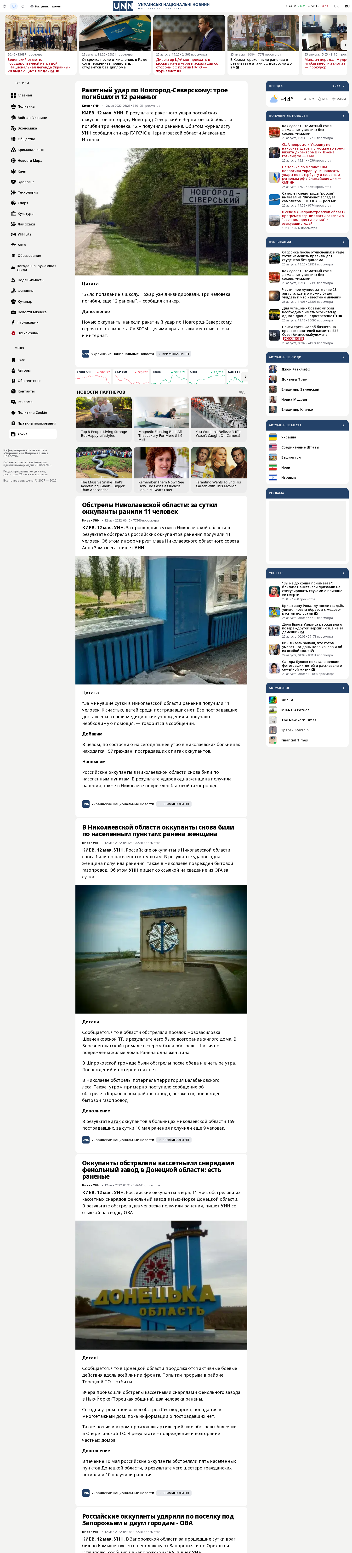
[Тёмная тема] (22, 6)
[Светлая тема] (4, 6)
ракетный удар (158, 322)
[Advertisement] (307, 531)
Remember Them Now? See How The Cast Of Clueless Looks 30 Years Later (161, 486)
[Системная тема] (13, 6)
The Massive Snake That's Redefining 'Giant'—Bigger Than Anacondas (103, 486)
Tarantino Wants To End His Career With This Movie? (218, 484)
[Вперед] (345, 45)
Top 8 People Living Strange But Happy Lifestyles (104, 433)
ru (347, 6)
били (206, 772)
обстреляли (185, 1461)
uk (336, 6)
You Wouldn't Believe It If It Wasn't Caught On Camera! (218, 433)
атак (116, 1121)
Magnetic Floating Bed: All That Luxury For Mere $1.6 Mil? (160, 435)
